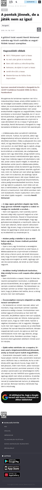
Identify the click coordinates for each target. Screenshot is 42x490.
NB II (4, 10)
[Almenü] (11, 2)
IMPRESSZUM (8, 435)
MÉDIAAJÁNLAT (9, 448)
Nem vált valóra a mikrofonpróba (20, 63)
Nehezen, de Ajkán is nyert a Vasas (20, 67)
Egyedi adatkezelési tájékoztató (16, 444)
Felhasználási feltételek (13, 439)
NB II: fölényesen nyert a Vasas (19, 55)
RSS (5, 426)
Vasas (12, 6)
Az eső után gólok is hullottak (18, 59)
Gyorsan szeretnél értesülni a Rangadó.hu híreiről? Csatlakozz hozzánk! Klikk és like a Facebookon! (20, 89)
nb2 (18, 6)
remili (24, 6)
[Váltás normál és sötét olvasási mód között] (16, 2)
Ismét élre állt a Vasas (15, 71)
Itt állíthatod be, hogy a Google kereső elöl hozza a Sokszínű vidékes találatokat (23, 397)
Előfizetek (30, 1)
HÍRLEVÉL (7, 431)
